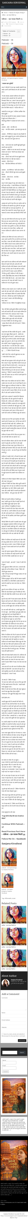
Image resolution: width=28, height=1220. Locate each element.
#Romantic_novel (10, 898)
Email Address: (6, 1020)
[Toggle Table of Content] (17, 31)
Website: (4, 1027)
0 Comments (7, 26)
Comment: (5, 998)
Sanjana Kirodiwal (14, 3)
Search (22, 1052)
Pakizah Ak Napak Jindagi (16, 12)
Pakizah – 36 (7, 33)
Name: (3, 1012)
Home (5, 12)
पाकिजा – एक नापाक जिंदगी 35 (14, 834)
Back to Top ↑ (14, 1217)
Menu (2, 7)
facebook (21, 839)
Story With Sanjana (10, 22)
